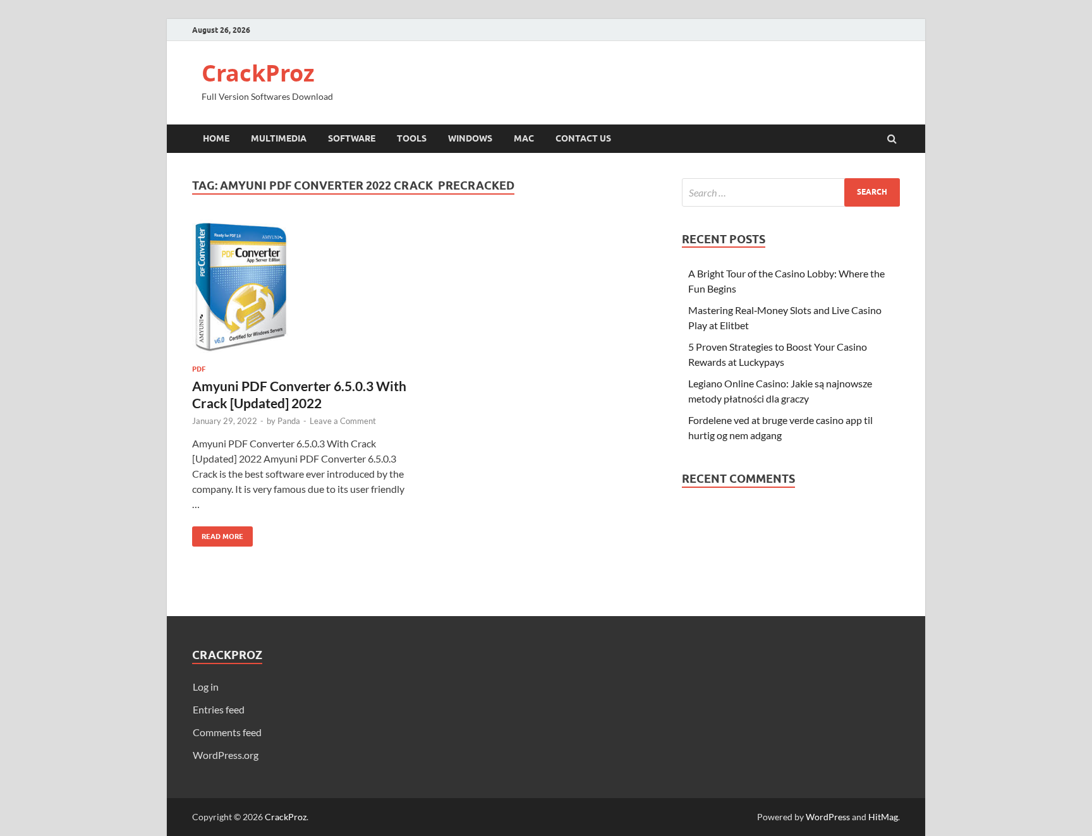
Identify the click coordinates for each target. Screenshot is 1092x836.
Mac (524, 138)
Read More (217, 533)
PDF (198, 369)
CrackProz (258, 73)
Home (216, 138)
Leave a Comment (343, 421)
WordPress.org (225, 755)
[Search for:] (791, 192)
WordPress (828, 816)
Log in (206, 687)
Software (351, 138)
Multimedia (278, 138)
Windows (470, 138)
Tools (412, 138)
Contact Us (583, 138)
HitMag (883, 816)
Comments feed (227, 732)
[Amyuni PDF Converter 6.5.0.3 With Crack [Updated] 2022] (302, 292)
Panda (288, 421)
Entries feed (219, 709)
